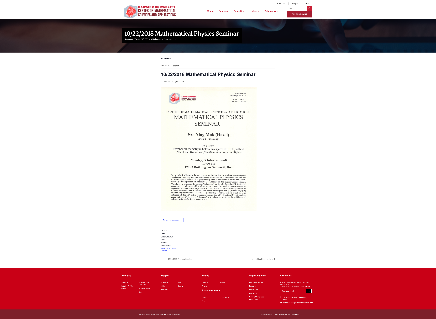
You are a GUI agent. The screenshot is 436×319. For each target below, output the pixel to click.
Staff (179, 282)
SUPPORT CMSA (299, 14)
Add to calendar (172, 220)
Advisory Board (144, 288)
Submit (308, 291)
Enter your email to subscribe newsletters (295, 287)
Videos (255, 11)
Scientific (239, 11)
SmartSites (176, 314)
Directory (181, 286)
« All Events (166, 58)
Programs (252, 286)
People (295, 3)
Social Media (224, 297)
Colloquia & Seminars (256, 282)
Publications (271, 11)
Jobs (306, 3)
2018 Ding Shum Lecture (263, 259)
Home (210, 11)
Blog (203, 301)
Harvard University (266, 314)
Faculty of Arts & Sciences (282, 314)
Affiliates (164, 290)
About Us (281, 3)
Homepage (128, 39)
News (204, 297)
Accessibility (296, 314)
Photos (204, 286)
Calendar (224, 11)
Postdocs (164, 282)
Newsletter (253, 293)
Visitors (164, 286)
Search (309, 8)
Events (137, 39)
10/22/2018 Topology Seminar (179, 259)
